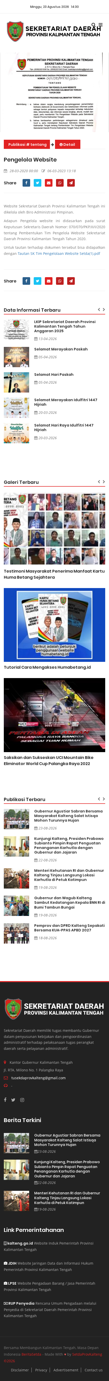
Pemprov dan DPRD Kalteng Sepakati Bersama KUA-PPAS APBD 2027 (69, 927)
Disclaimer (20, 1370)
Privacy (41, 1370)
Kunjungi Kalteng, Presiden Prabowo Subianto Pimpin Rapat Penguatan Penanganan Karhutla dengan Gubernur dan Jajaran (69, 845)
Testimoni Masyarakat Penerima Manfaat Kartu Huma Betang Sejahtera (54, 574)
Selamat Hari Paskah (54, 374)
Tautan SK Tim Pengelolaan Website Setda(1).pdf (59, 253)
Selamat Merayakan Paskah (61, 349)
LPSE (11, 1283)
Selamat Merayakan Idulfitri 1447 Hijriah (65, 402)
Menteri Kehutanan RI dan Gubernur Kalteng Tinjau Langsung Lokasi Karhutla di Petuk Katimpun (69, 875)
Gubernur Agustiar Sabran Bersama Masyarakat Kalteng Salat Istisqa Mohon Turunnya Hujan (68, 816)
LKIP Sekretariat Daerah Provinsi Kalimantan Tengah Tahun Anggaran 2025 (65, 326)
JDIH (11, 1263)
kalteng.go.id (20, 1243)
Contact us (94, 1370)
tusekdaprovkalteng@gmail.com (38, 1077)
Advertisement (65, 1370)
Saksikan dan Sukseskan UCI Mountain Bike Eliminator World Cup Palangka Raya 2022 (49, 761)
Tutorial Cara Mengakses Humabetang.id (47, 667)
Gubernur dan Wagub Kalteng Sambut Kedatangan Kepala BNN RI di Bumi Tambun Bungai (69, 902)
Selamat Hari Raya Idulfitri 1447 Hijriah (64, 427)
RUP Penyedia (21, 1303)
